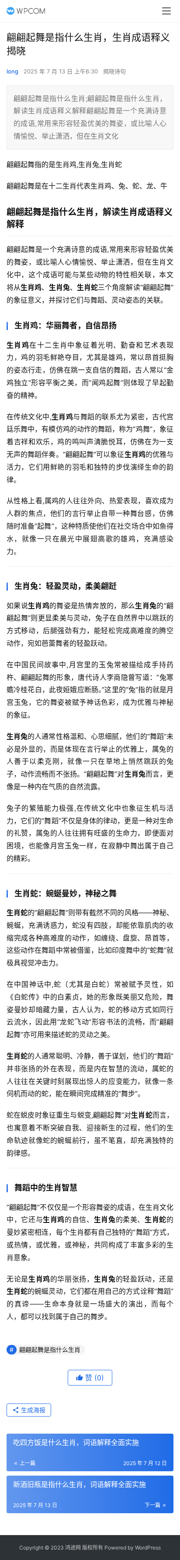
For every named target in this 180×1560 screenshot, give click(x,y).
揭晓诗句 (114, 71)
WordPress (148, 1547)
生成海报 (32, 1410)
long (12, 71)
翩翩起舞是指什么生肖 (49, 1349)
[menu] (166, 11)
